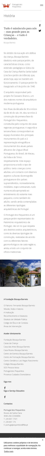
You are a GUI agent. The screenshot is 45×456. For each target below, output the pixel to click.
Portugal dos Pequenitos (17, 5)
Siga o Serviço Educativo (14, 391)
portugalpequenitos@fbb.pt (17, 425)
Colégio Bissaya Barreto (14, 364)
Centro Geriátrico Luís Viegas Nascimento (21, 360)
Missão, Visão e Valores (13, 309)
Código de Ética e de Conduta (16, 323)
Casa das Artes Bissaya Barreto (17, 346)
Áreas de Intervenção (12, 326)
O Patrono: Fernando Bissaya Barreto (19, 305)
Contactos (8, 403)
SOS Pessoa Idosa (11, 367)
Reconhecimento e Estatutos (15, 316)
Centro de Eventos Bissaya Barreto (18, 353)
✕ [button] (42, 440)
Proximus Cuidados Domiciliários (17, 374)
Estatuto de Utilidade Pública (15, 319)
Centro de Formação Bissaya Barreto (19, 357)
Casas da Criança (11, 343)
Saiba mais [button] (8, 451)
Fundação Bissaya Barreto (15, 339)
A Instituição (9, 312)
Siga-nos (7, 381)
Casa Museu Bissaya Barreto (16, 350)
